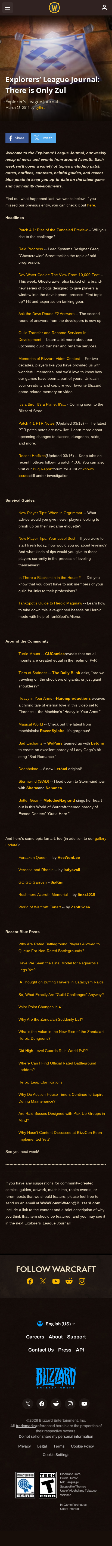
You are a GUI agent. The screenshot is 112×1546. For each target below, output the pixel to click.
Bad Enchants (30, 743)
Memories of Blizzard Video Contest (49, 358)
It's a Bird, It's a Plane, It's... (42, 404)
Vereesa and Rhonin (36, 870)
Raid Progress (30, 249)
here (91, 205)
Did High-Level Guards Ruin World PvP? (53, 1050)
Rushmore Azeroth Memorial (43, 894)
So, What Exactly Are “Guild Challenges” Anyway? (61, 994)
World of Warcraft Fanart (39, 907)
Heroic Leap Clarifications (40, 1082)
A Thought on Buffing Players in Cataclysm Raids (61, 982)
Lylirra (40, 107)
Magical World (30, 724)
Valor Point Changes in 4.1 (41, 1007)
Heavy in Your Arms (35, 698)
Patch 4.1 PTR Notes (36, 423)
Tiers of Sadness (32, 673)
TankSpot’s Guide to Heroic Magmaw (50, 603)
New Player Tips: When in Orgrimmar (50, 513)
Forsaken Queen (33, 857)
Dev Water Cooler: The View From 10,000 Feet (58, 275)
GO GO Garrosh (32, 882)
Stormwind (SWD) (33, 781)
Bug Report (42, 469)
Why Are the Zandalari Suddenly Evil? (50, 1019)
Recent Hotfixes (32, 455)
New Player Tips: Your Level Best (46, 538)
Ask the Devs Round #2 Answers (46, 313)
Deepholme (28, 769)
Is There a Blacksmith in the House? (49, 577)
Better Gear (28, 800)
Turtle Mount (29, 654)
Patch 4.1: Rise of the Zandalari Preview (53, 230)
